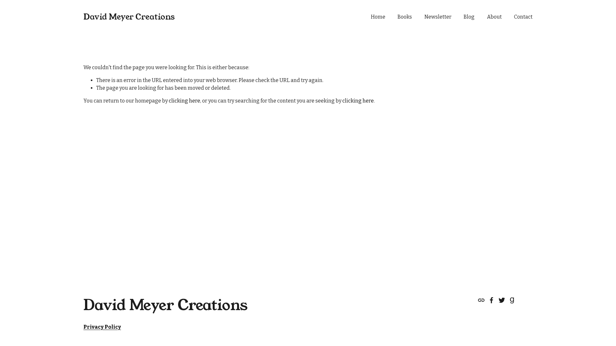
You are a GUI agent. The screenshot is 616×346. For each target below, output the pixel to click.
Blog (469, 17)
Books (405, 17)
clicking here (184, 101)
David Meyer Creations (129, 16)
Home (378, 17)
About (494, 17)
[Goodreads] (512, 300)
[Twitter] (502, 300)
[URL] (481, 300)
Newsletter (437, 17)
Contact (523, 17)
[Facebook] (491, 300)
